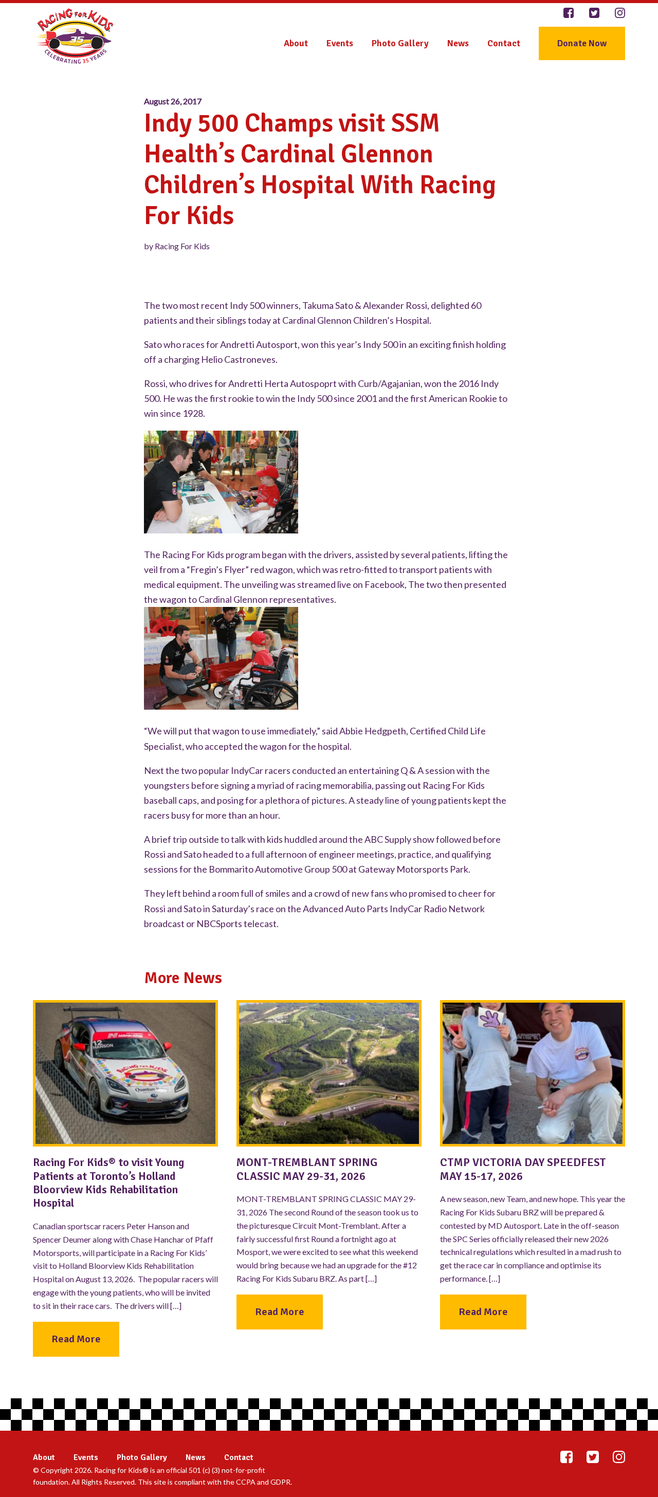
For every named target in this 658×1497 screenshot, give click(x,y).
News (458, 43)
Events (339, 43)
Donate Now (582, 43)
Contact (503, 43)
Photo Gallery (400, 43)
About (296, 43)
